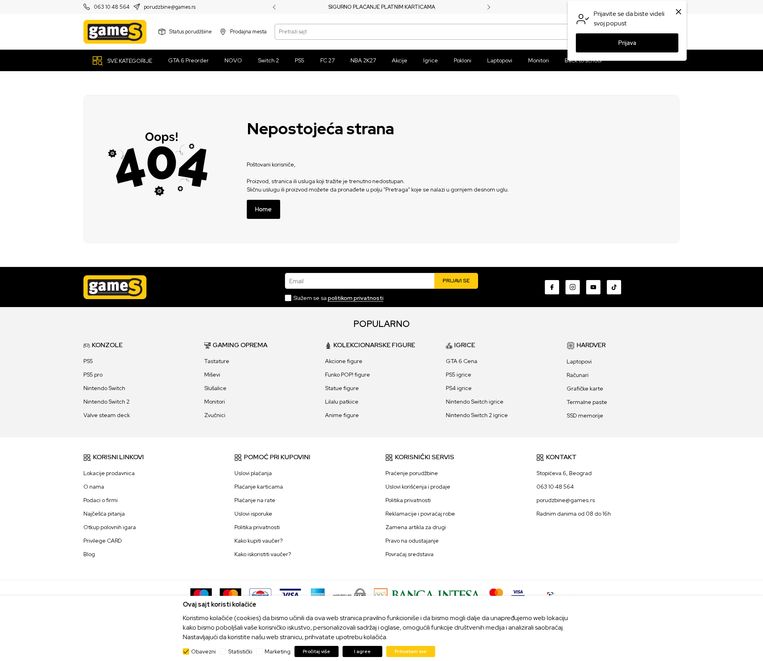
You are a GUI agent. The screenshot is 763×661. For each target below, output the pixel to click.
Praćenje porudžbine (411, 473)
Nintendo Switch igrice (475, 401)
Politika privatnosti (257, 527)
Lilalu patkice (341, 401)
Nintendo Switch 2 (106, 401)
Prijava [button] (627, 43)
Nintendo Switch (104, 388)
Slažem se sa (338, 298)
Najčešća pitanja (104, 513)
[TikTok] (614, 287)
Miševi (212, 374)
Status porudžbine (190, 31)
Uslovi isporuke (253, 513)
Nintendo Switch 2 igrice (477, 415)
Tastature (216, 361)
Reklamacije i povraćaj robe (420, 513)
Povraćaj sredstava (409, 554)
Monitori (214, 401)
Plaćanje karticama (258, 486)
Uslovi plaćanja (253, 473)
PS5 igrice (458, 374)
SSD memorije (585, 415)
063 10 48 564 (112, 7)
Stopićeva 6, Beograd (564, 473)
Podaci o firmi (100, 500)
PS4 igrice (459, 388)
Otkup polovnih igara (109, 527)
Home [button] (263, 209)
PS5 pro (93, 374)
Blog (89, 554)
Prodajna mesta (248, 31)
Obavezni (203, 651)
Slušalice (215, 388)
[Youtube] (593, 287)
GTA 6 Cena (461, 361)
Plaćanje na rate (254, 500)
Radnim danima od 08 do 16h (573, 513)
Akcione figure (343, 361)
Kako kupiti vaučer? (258, 540)
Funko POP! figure (347, 374)
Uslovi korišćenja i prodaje (417, 486)
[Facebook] (552, 287)
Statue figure (342, 388)
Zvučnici (214, 415)
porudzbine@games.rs (170, 7)
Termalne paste (587, 402)
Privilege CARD (102, 540)
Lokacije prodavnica (109, 473)
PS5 (88, 361)
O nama (93, 486)
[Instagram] (572, 287)
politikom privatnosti (355, 298)
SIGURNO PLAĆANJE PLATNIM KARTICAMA (381, 7)
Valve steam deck (106, 415)
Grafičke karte (585, 388)
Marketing (277, 651)
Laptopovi (579, 361)
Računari (578, 375)
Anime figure (342, 415)
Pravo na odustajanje (412, 540)
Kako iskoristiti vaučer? (262, 554)
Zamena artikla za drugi (415, 527)
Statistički (240, 651)
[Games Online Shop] (115, 32)
